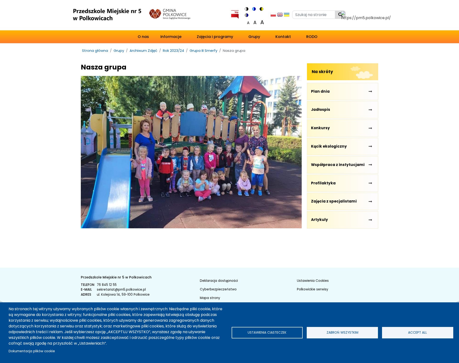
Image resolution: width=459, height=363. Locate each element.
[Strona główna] (107, 16)
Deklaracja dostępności (219, 280)
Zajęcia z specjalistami (334, 201)
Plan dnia (320, 91)
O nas (143, 36)
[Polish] (273, 16)
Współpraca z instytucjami (338, 164)
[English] (280, 16)
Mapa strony (210, 298)
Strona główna (95, 50)
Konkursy (320, 127)
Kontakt (283, 36)
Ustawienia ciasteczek (267, 332)
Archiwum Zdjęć (143, 50)
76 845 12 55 (107, 285)
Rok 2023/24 (173, 50)
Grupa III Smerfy (203, 50)
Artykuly (319, 219)
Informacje (170, 36)
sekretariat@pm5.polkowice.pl (121, 289)
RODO (311, 36)
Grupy (254, 36)
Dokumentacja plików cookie (32, 351)
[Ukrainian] (287, 16)
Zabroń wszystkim (342, 332)
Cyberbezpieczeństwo (218, 289)
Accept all (417, 332)
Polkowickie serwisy (312, 289)
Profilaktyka (323, 183)
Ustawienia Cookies (313, 280)
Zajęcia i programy (215, 36)
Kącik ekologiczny (329, 146)
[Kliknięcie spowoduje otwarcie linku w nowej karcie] (234, 13)
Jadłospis (320, 109)
